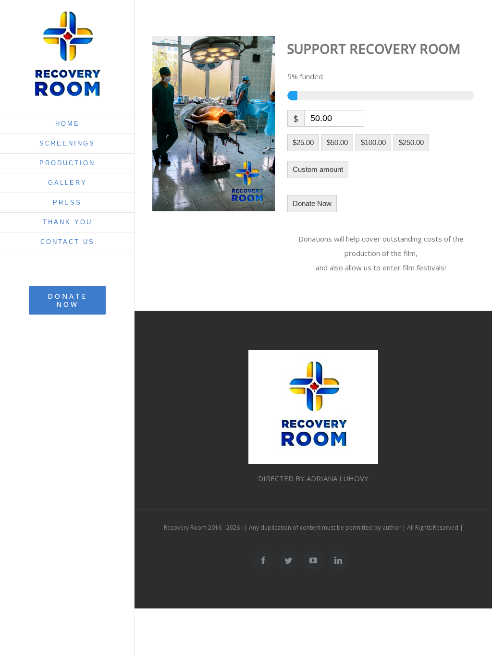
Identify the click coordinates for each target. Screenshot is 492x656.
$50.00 (337, 142)
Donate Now (312, 203)
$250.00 (411, 142)
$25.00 (303, 142)
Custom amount (318, 169)
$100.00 (373, 142)
